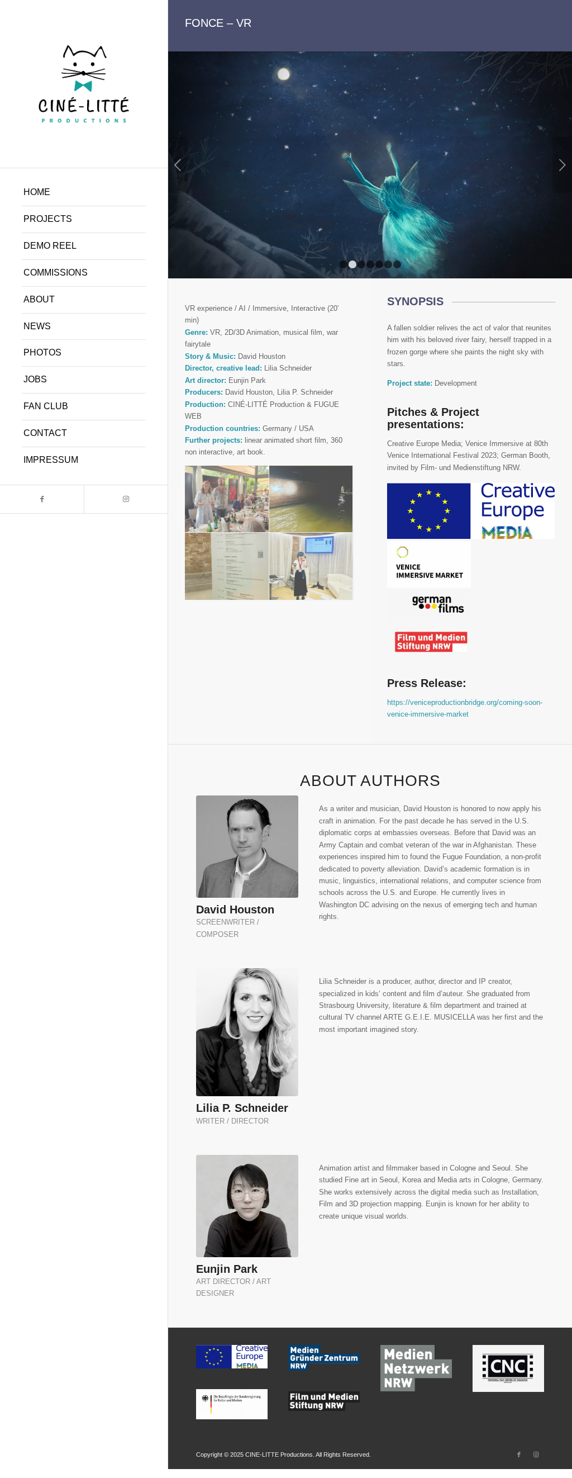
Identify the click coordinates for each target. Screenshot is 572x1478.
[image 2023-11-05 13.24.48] (311, 499)
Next (562, 165)
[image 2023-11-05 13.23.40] (227, 499)
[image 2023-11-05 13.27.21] (311, 566)
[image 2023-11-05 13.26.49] (227, 566)
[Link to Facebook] (42, 499)
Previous (178, 165)
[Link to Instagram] (126, 499)
